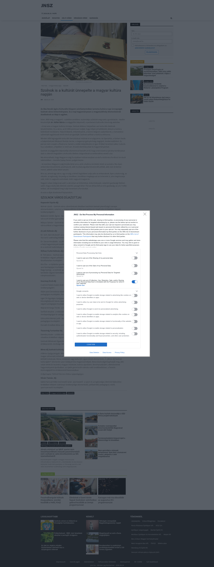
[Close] (145, 215)
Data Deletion (94, 352)
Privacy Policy (119, 352)
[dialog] (107, 283)
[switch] (135, 257)
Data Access (107, 352)
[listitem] (107, 253)
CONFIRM (91, 344)
